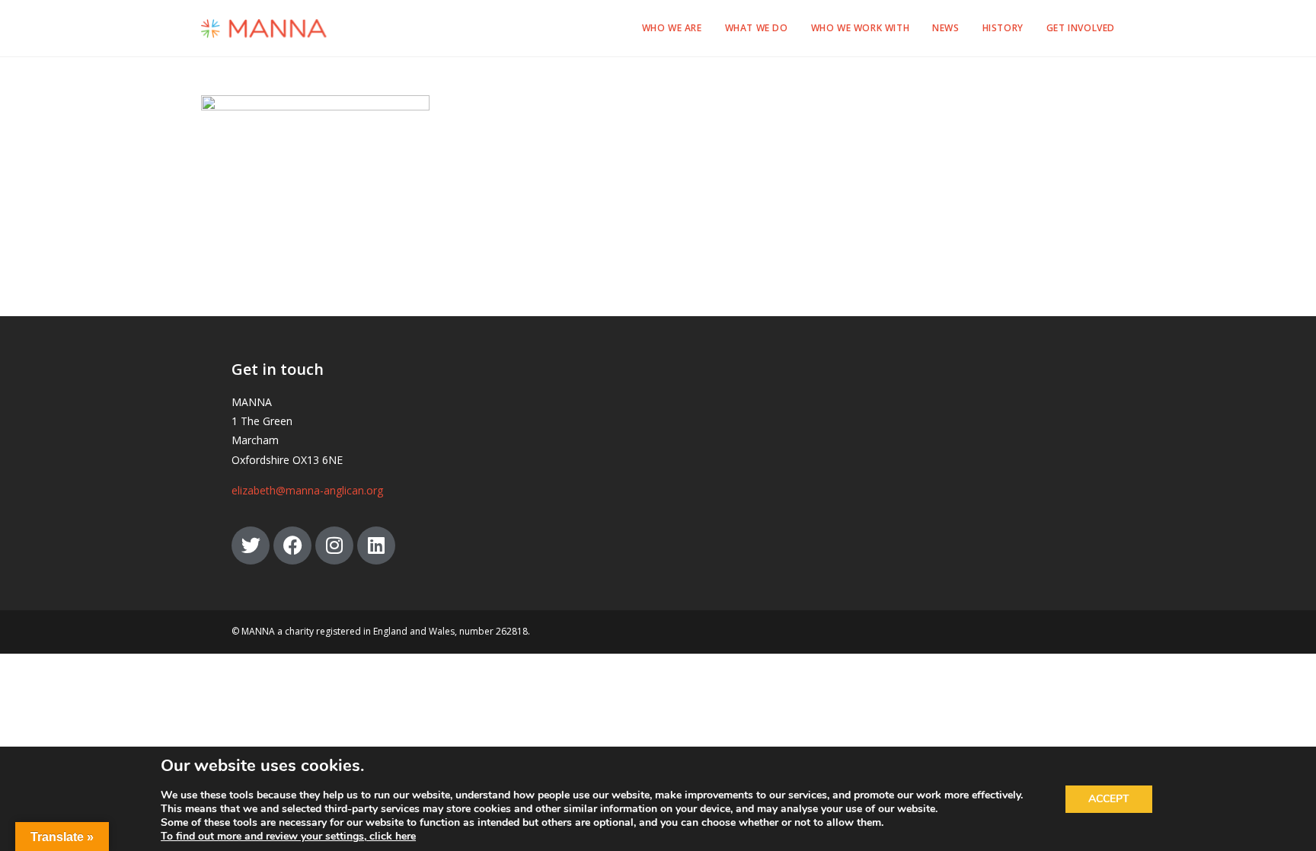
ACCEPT (1108, 799)
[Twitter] (251, 545)
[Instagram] (334, 545)
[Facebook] (292, 545)
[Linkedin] (376, 545)
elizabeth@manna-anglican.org (307, 490)
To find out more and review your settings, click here (288, 836)
